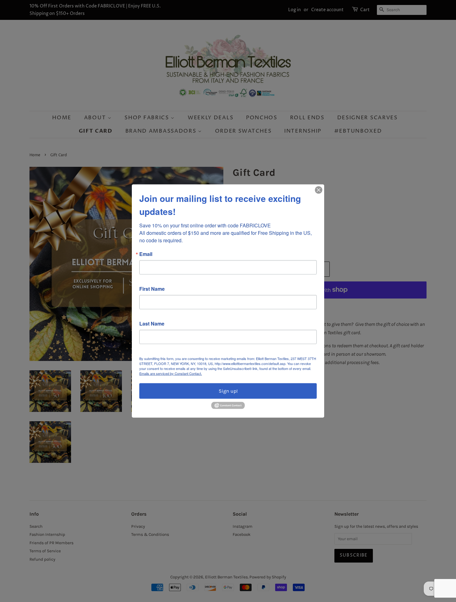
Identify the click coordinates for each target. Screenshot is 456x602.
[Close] (318, 190)
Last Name (151, 323)
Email (145, 254)
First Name (152, 288)
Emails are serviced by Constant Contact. (170, 373)
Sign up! (228, 391)
